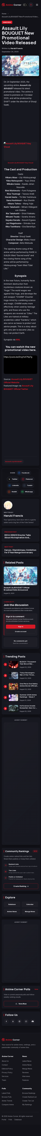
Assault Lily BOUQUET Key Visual (20, 163)
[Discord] (32, 1021)
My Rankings (27, 1104)
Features (25, 1080)
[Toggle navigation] (37, 5)
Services (5, 1076)
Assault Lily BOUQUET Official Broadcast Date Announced (16, 588)
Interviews (26, 1076)
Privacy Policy (7, 1072)
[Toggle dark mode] (25, 4)
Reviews (25, 1072)
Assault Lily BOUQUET (13, 461)
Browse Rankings (28, 1093)
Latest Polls (6, 1093)
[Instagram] (19, 1021)
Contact (5, 1065)
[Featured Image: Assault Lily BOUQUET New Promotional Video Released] (20, 66)
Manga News (30, 911)
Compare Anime (8, 1104)
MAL (18, 340)
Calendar (29, 904)
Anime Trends (7, 1101)
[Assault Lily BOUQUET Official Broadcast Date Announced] (20, 576)
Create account (20, 631)
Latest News (26, 1061)
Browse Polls (7, 1097)
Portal (4, 1120)
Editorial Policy (7, 1069)
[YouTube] (26, 1021)
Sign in (20, 626)
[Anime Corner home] (11, 5)
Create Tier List (28, 1101)
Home (4, 14)
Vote (36, 989)
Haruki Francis (17, 48)
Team (4, 1080)
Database (12, 904)
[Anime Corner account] (31, 5)
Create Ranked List (29, 1097)
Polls (10, 1120)
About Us (5, 1061)
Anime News (7, 22)
